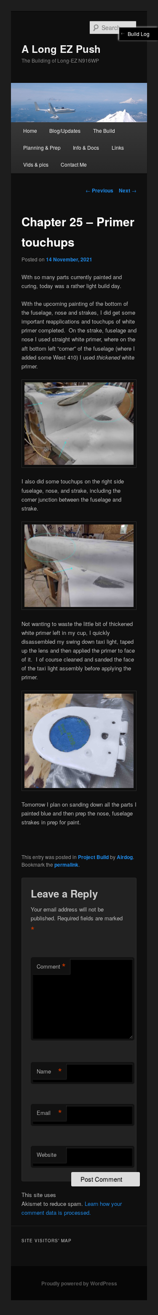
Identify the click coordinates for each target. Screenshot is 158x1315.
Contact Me (74, 164)
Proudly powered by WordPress (79, 1283)
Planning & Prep (42, 147)
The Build (104, 130)
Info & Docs (86, 147)
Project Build (93, 857)
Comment (51, 966)
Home (30, 130)
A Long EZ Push (61, 48)
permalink (66, 864)
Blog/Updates (64, 130)
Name (49, 1071)
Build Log (139, 33)
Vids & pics (35, 164)
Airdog (125, 857)
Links (118, 147)
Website (46, 1154)
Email (49, 1113)
